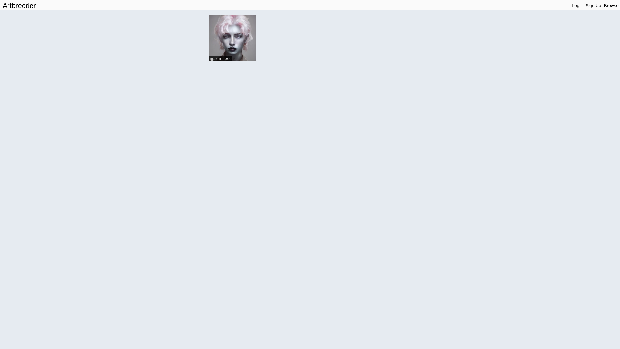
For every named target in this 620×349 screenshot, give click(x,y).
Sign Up (593, 5)
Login (577, 5)
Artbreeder (19, 5)
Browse (611, 5)
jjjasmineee (221, 58)
